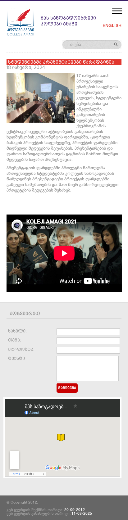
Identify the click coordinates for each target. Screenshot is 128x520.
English (112, 25)
